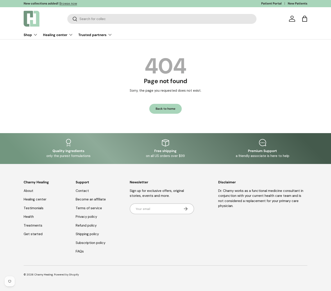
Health (29, 216)
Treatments (33, 225)
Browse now (68, 3)
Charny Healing (43, 274)
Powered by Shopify (66, 274)
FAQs (80, 251)
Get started (33, 234)
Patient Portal (271, 3)
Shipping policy (87, 234)
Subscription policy (90, 243)
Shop (28, 35)
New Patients (297, 3)
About (28, 191)
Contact (82, 191)
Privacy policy (86, 216)
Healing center (55, 35)
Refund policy (86, 225)
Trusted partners (92, 35)
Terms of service (89, 208)
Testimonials (33, 208)
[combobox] (161, 19)
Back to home (165, 109)
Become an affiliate (91, 199)
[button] (305, 19)
